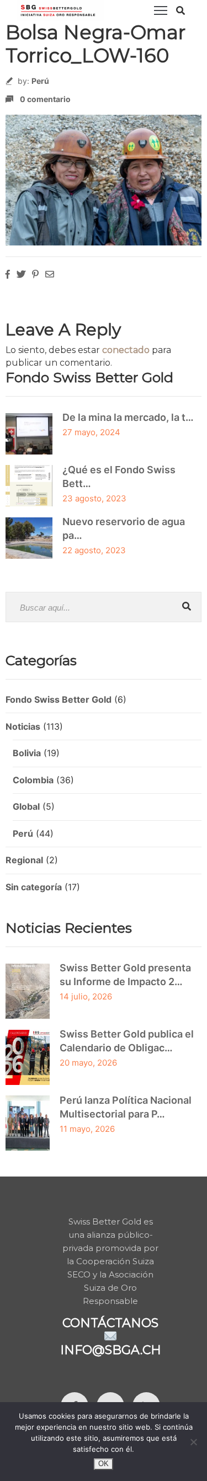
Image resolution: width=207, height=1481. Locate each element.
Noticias (23, 726)
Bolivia (27, 752)
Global (26, 806)
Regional (24, 859)
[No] (193, 1441)
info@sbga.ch (110, 1350)
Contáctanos (110, 1323)
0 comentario (45, 99)
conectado (126, 350)
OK (103, 1463)
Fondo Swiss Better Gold (59, 699)
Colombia (33, 779)
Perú (40, 80)
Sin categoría (34, 886)
